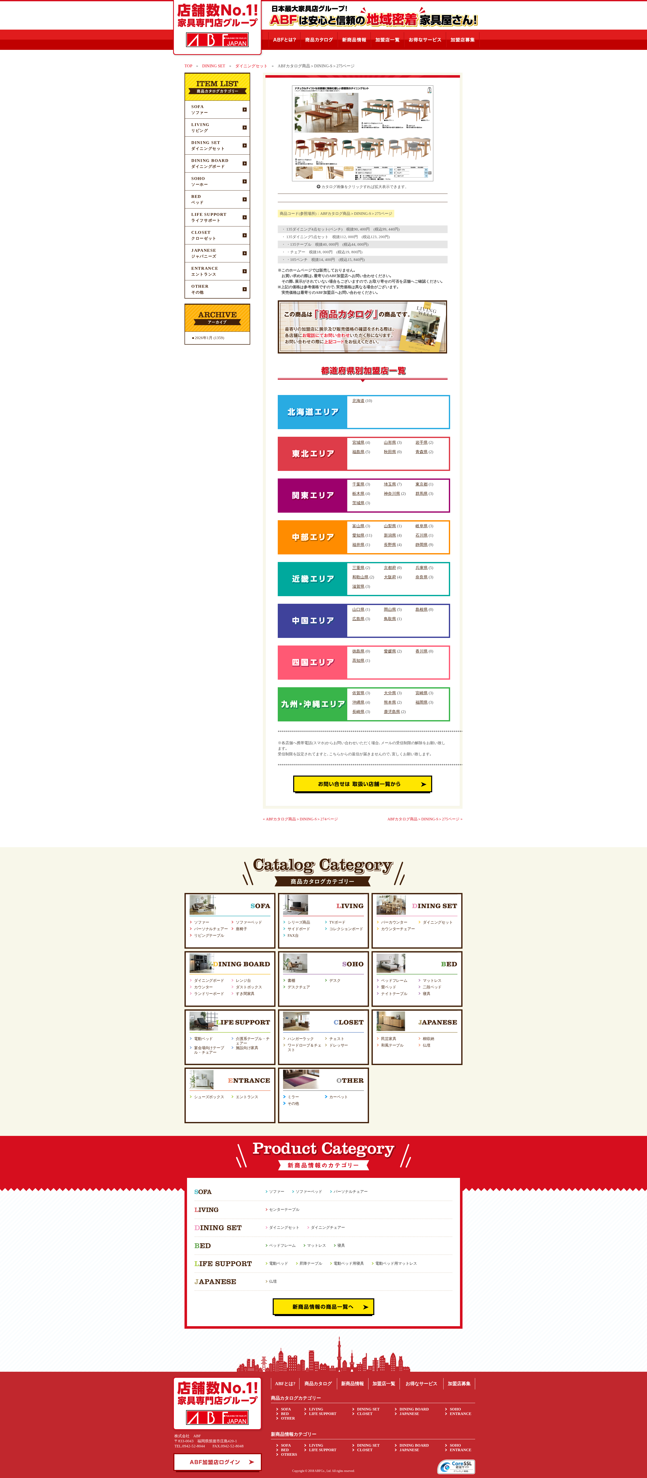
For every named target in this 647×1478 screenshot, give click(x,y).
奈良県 (421, 577)
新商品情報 (352, 1383)
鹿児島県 (392, 712)
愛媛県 (390, 651)
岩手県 (421, 442)
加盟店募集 (459, 1383)
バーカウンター (394, 922)
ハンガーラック (301, 1039)
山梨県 (390, 526)
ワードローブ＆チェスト (304, 1047)
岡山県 (390, 609)
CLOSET (365, 1414)
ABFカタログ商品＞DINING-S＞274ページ (302, 819)
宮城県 (358, 442)
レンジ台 (243, 981)
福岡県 (421, 702)
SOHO (455, 1409)
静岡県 (421, 545)
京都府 (390, 568)
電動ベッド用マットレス (396, 1263)
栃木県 (358, 493)
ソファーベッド (249, 922)
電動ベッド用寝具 (349, 1263)
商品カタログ (318, 1383)
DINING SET (368, 1409)
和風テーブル (392, 1045)
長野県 (390, 545)
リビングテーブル (209, 935)
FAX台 (293, 935)
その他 (293, 1103)
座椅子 (241, 929)
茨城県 (358, 503)
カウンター (203, 987)
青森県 (421, 452)
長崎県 (358, 712)
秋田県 (390, 452)
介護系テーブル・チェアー (253, 1041)
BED (285, 1414)
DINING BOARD (414, 1409)
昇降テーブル (310, 1263)
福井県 (358, 545)
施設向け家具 (247, 1048)
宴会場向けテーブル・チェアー (209, 1050)
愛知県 (358, 535)
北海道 (358, 401)
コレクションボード (346, 929)
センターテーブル (284, 1210)
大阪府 (390, 577)
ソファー (201, 922)
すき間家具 (245, 994)
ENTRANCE (460, 1414)
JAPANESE (409, 1414)
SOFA (286, 1409)
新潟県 (390, 535)
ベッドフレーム (394, 981)
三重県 (358, 568)
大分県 (390, 693)
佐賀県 (358, 693)
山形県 (390, 442)
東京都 (421, 484)
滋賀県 (358, 586)
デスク (335, 981)
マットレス (432, 981)
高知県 (358, 660)
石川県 (421, 535)
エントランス (247, 1097)
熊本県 (390, 702)
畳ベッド (388, 987)
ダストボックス (249, 987)
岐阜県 (421, 526)
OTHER (288, 1418)
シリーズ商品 (299, 922)
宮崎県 (421, 693)
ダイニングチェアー (328, 1227)
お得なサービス (421, 1383)
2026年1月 (204, 338)
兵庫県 (421, 568)
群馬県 (421, 493)
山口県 (358, 609)
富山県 (358, 526)
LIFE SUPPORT (322, 1414)
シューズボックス (209, 1097)
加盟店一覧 (384, 1383)
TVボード (337, 922)
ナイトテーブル (394, 994)
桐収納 (428, 1039)
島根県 (421, 609)
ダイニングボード (209, 981)
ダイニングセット (438, 922)
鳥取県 (390, 619)
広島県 (358, 619)
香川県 (421, 651)
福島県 (358, 452)
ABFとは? (285, 1383)
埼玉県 (390, 484)
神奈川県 (392, 493)
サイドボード (299, 929)
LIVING (316, 1409)
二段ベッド (432, 987)
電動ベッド (203, 1039)
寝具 (426, 994)
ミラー (293, 1097)
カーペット (338, 1097)
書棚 (291, 981)
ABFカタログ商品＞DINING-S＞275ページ (423, 819)
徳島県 (358, 651)
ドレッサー (338, 1045)
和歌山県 (360, 577)
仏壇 (426, 1045)
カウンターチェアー (398, 929)
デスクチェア (299, 987)
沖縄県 (358, 702)
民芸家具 (388, 1039)
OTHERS (289, 1454)
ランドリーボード (209, 994)
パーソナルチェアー (211, 929)
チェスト (336, 1039)
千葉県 (358, 484)
